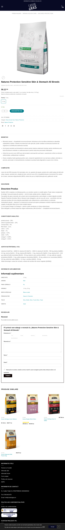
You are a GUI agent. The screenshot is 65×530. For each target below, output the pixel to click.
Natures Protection (45, 13)
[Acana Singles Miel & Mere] (32, 404)
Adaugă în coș (16, 111)
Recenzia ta (7, 341)
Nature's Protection (28, 296)
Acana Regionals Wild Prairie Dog (6, 455)
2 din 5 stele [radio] (16, 335)
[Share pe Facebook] (5, 126)
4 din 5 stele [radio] (38, 335)
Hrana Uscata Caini (29, 13)
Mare (31, 300)
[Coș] (62, 6)
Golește (62, 96)
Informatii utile (5, 470)
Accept (52, 526)
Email (5, 362)
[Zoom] (3, 77)
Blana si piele (26, 292)
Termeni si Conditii (6, 468)
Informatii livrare (5, 473)
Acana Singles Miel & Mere (29, 419)
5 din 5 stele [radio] (7, 338)
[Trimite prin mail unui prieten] (11, 126)
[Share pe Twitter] (8, 126)
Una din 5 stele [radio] (7, 335)
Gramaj (3, 97)
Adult (24, 304)
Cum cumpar (4, 476)
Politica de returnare (7, 479)
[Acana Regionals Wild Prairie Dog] (11, 439)
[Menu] (2, 7)
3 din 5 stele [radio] (27, 335)
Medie (27, 300)
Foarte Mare (36, 300)
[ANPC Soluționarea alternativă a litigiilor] (9, 510)
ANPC (3, 482)
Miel (24, 280)
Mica (24, 300)
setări (43, 526)
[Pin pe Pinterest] (14, 126)
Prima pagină (16, 13)
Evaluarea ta (7, 333)
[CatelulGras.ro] (32, 6)
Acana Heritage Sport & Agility (50, 419)
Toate (41, 300)
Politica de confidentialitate (8, 506)
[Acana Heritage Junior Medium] (11, 404)
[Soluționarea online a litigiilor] (9, 515)
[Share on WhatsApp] (2, 126)
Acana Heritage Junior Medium (9, 419)
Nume (6, 355)
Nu (24, 284)
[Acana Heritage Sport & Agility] (54, 404)
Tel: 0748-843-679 (6, 494)
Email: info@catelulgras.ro (8, 497)
